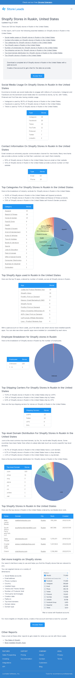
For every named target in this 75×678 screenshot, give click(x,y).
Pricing (23, 655)
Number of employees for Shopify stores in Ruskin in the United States (31, 48)
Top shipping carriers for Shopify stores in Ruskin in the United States (31, 50)
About (41, 655)
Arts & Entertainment (12, 232)
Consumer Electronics (13, 260)
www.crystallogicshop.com (25, 544)
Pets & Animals (10, 253)
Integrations (6, 663)
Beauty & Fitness (11, 214)
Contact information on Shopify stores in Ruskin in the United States (30, 40)
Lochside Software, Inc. (11, 674)
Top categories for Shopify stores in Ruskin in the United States (28, 43)
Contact (42, 659)
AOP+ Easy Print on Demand (31, 314)
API (3, 667)
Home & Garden (11, 218)
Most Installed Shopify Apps (15, 643)
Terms (59, 659)
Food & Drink (10, 221)
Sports (7, 246)
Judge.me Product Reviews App (33, 290)
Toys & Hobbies (11, 239)
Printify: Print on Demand (30, 297)
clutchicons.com (21, 551)
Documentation (26, 659)
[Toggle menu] (71, 9)
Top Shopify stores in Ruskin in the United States (23, 55)
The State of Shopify (12, 640)
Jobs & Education (11, 250)
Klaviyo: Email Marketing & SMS (32, 300)
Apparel (8, 211)
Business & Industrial (12, 264)
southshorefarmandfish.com (25, 528)
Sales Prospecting (9, 655)
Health (7, 225)
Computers (9, 267)
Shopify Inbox (26, 293)
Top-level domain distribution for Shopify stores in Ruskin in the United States (33, 53)
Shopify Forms (26, 304)
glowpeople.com (21, 539)
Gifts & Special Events (13, 257)
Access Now (37, 76)
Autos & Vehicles (11, 236)
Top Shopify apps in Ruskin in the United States (22, 45)
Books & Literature (12, 243)
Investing (5, 659)
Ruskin (43, 520)
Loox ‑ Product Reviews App (31, 321)
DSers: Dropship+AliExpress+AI (33, 311)
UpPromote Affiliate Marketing (32, 318)
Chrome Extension (45, 2)
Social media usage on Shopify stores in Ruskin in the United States (30, 37)
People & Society (11, 229)
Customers (43, 663)
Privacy (60, 655)
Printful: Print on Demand (30, 307)
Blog (40, 667)
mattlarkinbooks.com (23, 520)
